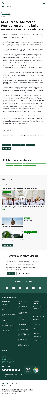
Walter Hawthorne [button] (30, 135)
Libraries (4, 320)
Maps (3, 309)
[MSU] (23, 299)
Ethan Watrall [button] (39, 135)
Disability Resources (37, 306)
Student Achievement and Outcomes (38, 340)
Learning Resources (37, 311)
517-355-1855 (6, 352)
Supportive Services (37, 308)
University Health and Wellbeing (22, 317)
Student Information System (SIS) (8, 315)
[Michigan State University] (11, 2)
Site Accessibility (29, 389)
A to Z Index (5, 304)
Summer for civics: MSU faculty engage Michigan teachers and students (23, 166)
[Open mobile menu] (44, 3)
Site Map (14, 389)
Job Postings (35, 324)
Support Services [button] (36, 302)
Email (3, 312)
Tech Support (5, 323)
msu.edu (13, 391)
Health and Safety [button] (22, 302)
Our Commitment (22, 324)
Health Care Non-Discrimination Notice (22, 345)
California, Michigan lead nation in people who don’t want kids (21, 165)
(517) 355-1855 (7, 391)
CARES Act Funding (37, 336)
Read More (5, 209)
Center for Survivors (22, 327)
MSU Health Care (22, 319)
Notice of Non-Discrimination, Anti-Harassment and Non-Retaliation (22, 340)
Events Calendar (6, 330)
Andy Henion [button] (14, 135)
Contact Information (6, 389)
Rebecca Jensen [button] (6, 135)
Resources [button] (6, 301)
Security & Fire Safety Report (23, 330)
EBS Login (35, 322)
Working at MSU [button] (38, 316)
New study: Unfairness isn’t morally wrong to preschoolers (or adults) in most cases (26, 163)
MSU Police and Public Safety (23, 307)
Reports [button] (36, 333)
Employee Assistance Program (37, 328)
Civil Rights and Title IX (23, 322)
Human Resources (36, 319)
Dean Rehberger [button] (22, 135)
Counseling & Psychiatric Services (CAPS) (23, 313)
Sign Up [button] (11, 273)
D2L (3, 318)
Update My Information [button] (25, 273)
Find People (4, 307)
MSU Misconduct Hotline (7, 325)
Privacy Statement (21, 389)
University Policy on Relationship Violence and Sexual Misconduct (23, 334)
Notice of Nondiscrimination (20, 391)
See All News (7, 245)
